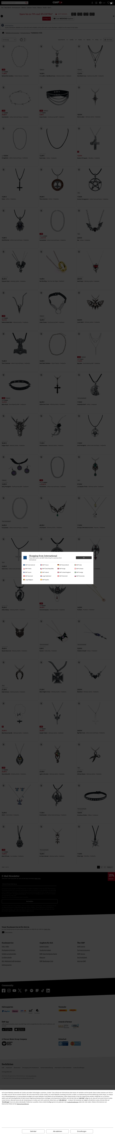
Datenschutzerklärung (23, 1104)
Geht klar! (33, 1131)
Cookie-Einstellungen (72, 1102)
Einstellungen (81, 1131)
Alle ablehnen (57, 1131)
